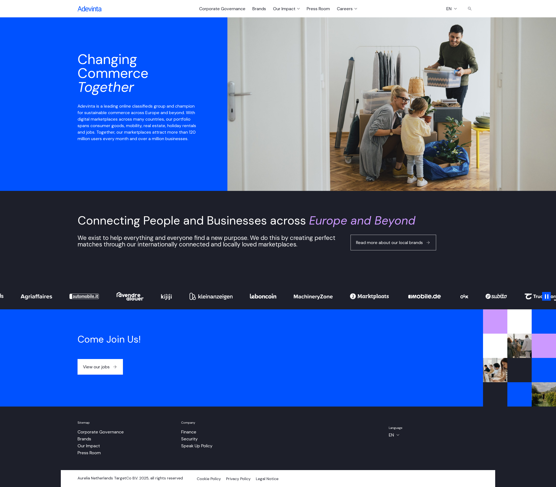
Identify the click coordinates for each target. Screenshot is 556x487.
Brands (259, 8)
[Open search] (469, 8)
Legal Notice (267, 478)
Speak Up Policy (196, 446)
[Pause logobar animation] (546, 296)
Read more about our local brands (389, 242)
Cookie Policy (209, 478)
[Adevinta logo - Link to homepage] (89, 8)
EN (453, 9)
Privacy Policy (238, 478)
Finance (188, 432)
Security (189, 439)
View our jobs (96, 367)
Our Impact (89, 446)
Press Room (318, 8)
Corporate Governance (222, 8)
